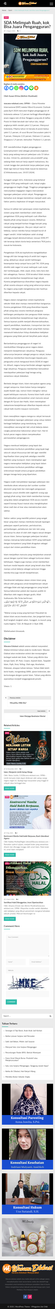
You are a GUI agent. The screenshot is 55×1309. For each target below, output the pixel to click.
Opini (6, 17)
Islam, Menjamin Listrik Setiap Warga (18, 772)
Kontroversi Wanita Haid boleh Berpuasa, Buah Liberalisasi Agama (26, 837)
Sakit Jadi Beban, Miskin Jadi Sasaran (20, 1042)
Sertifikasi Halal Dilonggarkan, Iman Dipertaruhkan (23, 903)
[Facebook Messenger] (26, 88)
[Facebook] (6, 88)
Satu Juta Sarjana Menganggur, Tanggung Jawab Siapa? (27, 1066)
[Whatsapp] (16, 88)
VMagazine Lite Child (39, 1307)
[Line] (31, 88)
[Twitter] (11, 88)
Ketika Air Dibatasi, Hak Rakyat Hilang (20, 1071)
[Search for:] (27, 1016)
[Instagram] (21, 88)
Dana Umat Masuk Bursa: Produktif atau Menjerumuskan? (21, 1059)
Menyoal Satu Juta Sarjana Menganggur (21, 1047)
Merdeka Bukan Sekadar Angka (17, 1077)
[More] (36, 88)
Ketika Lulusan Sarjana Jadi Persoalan (20, 1036)
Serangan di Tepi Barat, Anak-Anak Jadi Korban (23, 1031)
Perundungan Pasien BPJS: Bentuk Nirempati (23, 1053)
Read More (9, 788)
